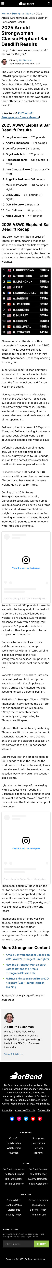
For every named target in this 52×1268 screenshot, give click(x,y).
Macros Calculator (38, 1178)
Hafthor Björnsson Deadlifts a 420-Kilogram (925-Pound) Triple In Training (27, 982)
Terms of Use (38, 1214)
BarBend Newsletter (14, 1169)
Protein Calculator (14, 1183)
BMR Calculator (13, 1178)
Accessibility (14, 1200)
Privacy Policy (14, 1214)
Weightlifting (14, 1147)
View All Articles (13, 1054)
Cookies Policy (14, 1204)
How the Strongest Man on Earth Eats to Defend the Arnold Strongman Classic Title (26, 969)
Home (5, 13)
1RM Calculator (38, 1174)
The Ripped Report (13, 1174)
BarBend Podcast (38, 1169)
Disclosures (14, 1209)
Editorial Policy (38, 1209)
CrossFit (13, 1138)
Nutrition (13, 1152)
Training (38, 1152)
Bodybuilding (14, 1143)
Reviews (38, 1147)
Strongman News (22, 13)
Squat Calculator (38, 1183)
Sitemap (42, 1259)
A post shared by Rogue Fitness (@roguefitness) (26, 879)
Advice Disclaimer (38, 1200)
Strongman (38, 1138)
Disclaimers (38, 1204)
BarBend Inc (31, 1259)
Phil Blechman (25, 60)
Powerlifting (38, 1143)
